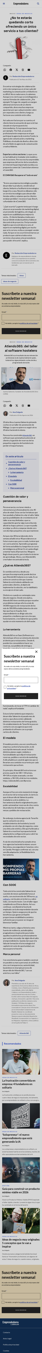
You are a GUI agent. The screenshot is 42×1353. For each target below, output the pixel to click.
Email (6, 675)
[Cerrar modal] (36, 651)
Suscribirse (21, 696)
